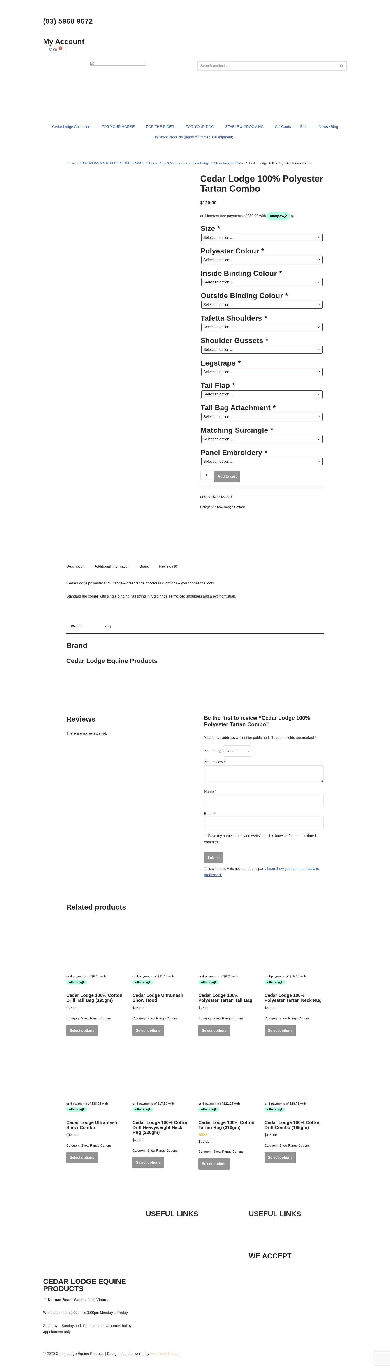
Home (70, 163)
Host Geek (158, 1354)
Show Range (200, 163)
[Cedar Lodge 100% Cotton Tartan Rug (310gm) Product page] (228, 1071)
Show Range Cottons (229, 163)
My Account (63, 41)
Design (173, 1354)
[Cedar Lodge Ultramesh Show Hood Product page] (162, 944)
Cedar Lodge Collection (71, 127)
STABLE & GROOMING (244, 127)
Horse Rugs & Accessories (168, 163)
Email (210, 814)
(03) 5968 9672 (68, 21)
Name (210, 791)
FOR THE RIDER (160, 127)
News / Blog (328, 127)
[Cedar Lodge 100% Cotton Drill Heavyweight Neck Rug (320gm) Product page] (162, 1071)
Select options (82, 1030)
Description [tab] (75, 566)
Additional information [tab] (112, 566)
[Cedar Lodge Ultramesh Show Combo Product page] (96, 1071)
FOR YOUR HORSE (118, 127)
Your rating (214, 751)
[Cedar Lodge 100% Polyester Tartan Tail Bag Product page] (228, 944)
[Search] (342, 66)
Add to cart (227, 476)
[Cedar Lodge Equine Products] (217, 542)
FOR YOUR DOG (200, 127)
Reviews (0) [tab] (168, 566)
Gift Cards (283, 127)
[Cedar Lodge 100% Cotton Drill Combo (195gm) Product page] (294, 1071)
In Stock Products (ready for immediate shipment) (194, 137)
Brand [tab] (144, 566)
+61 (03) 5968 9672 (277, 1225)
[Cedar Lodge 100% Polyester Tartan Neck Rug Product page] (294, 944)
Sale (303, 127)
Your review (214, 762)
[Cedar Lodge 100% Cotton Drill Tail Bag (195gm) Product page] (96, 944)
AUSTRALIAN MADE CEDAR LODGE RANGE (112, 163)
